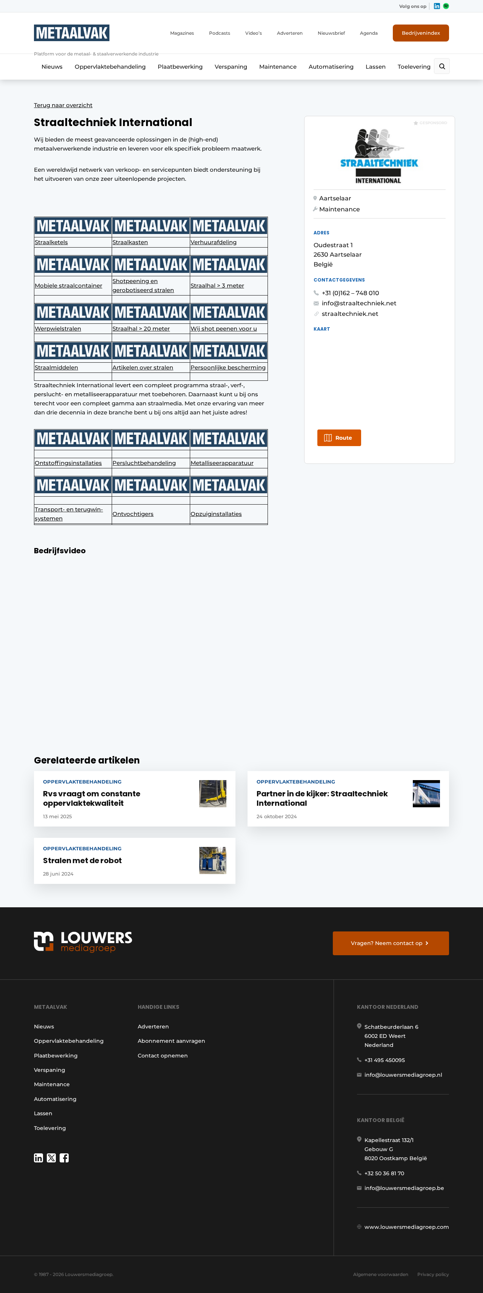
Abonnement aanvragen (171, 1040)
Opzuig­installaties (216, 513)
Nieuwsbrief (331, 33)
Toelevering (414, 66)
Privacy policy (433, 1274)
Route (343, 437)
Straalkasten (130, 242)
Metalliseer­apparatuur (222, 462)
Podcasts (219, 33)
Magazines (182, 33)
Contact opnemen (163, 1055)
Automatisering (331, 66)
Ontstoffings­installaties (68, 462)
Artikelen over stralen (142, 367)
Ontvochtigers (133, 513)
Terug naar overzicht (63, 105)
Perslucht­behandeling (144, 462)
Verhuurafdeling (214, 242)
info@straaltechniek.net (359, 303)
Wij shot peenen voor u (224, 328)
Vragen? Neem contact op (387, 943)
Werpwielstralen (58, 328)
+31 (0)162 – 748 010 (350, 293)
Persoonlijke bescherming (228, 367)
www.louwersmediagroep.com (407, 1227)
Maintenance (278, 66)
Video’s (253, 33)
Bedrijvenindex (421, 33)
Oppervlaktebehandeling (110, 66)
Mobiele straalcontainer (68, 285)
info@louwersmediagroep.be (404, 1188)
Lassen (376, 66)
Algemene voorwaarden (380, 1274)
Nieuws (52, 66)
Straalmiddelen (56, 367)
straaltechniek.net (350, 313)
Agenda (369, 33)
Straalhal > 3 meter (217, 285)
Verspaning (231, 66)
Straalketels (51, 242)
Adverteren (290, 33)
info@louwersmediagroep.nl (403, 1074)
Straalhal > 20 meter (141, 328)
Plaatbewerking (180, 66)
